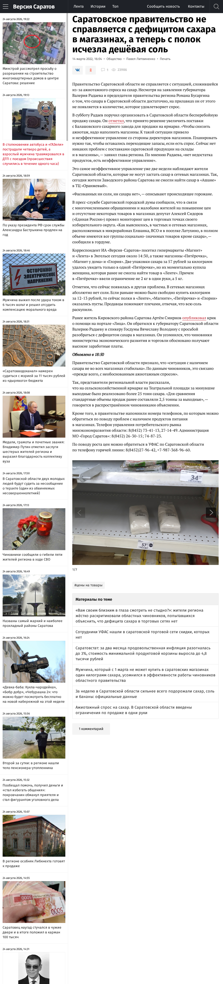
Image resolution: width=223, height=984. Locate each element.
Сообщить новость (163, 6)
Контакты (196, 6)
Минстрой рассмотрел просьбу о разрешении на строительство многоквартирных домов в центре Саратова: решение (31, 76)
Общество (114, 59)
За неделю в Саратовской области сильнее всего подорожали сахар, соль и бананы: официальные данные (145, 694)
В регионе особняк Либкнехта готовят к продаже (34, 863)
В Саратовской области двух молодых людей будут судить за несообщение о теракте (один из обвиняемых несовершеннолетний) (34, 486)
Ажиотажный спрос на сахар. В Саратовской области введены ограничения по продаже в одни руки (134, 710)
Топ (115, 6)
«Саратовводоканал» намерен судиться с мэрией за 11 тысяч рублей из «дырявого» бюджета (34, 376)
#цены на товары (88, 585)
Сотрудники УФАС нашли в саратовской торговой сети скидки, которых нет (142, 634)
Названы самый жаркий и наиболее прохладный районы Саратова (33, 623)
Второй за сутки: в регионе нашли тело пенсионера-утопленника (31, 765)
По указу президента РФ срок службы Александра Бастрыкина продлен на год (33, 230)
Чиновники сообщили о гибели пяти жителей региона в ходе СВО (33, 557)
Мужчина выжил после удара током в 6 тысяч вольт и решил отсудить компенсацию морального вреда (33, 305)
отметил (116, 120)
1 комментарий (91, 729)
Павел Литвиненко (140, 59)
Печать (165, 59)
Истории (98, 6)
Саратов (34, 6)
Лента (79, 6)
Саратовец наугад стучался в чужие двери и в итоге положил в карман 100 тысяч (32, 932)
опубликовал (194, 317)
